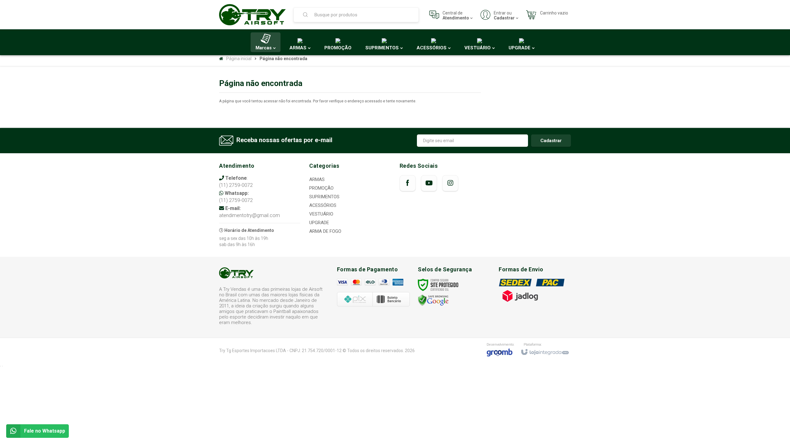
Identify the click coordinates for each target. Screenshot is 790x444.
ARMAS (317, 179)
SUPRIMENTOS (324, 196)
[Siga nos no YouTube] (429, 183)
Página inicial (239, 58)
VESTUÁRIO (321, 214)
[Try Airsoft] (252, 14)
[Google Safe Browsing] (433, 300)
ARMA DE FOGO (325, 231)
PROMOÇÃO (321, 188)
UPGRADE (319, 222)
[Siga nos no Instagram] (450, 183)
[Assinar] (551, 140)
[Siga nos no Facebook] (408, 183)
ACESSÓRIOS (322, 205)
